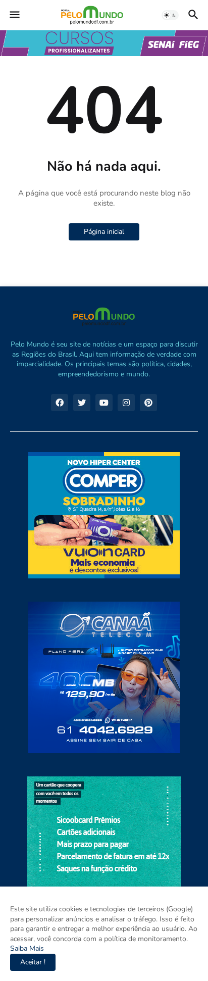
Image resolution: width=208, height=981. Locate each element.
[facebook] (59, 402)
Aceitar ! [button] (32, 962)
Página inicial (104, 231)
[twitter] (81, 402)
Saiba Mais (27, 948)
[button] (14, 15)
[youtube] (104, 402)
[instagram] (126, 402)
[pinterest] (148, 402)
